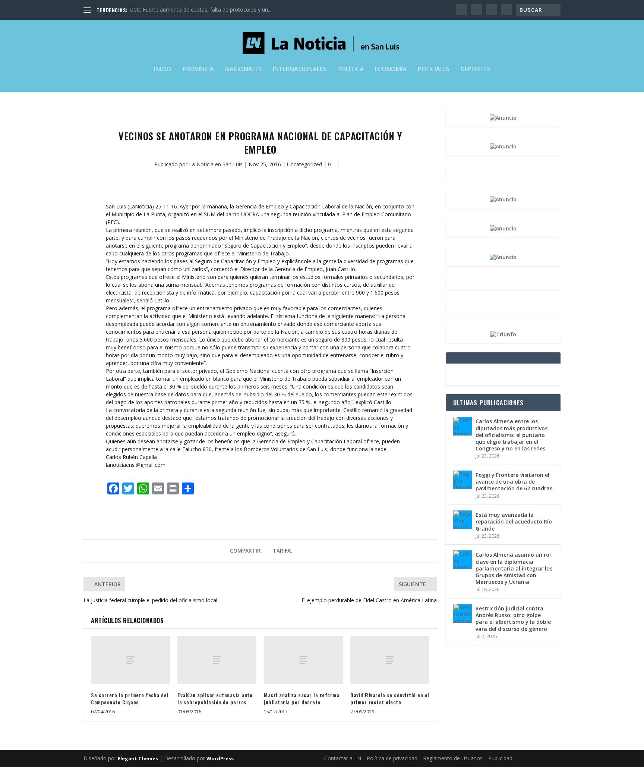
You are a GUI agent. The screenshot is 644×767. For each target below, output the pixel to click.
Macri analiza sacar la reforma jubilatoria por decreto (301, 698)
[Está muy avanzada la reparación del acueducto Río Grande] (462, 519)
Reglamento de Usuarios (453, 758)
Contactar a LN (342, 758)
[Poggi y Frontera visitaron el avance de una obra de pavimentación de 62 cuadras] (462, 480)
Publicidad (500, 758)
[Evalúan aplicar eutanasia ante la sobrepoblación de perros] (216, 659)
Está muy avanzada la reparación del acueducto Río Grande (514, 521)
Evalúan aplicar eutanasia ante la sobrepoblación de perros (214, 698)
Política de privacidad (392, 758)
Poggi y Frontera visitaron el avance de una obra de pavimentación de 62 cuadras (514, 481)
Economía (391, 69)
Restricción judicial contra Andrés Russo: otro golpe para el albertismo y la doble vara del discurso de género (513, 618)
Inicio (162, 69)
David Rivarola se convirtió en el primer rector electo (389, 698)
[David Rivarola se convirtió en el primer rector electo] (389, 659)
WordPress (220, 758)
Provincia (198, 69)
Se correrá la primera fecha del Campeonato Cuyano (129, 698)
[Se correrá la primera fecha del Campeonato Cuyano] (130, 659)
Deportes (475, 69)
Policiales (433, 69)
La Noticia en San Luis (216, 164)
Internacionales (299, 69)
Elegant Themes (138, 758)
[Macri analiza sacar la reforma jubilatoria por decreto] (303, 659)
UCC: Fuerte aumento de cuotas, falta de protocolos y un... (200, 9)
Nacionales (243, 69)
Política (350, 69)
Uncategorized (304, 164)
